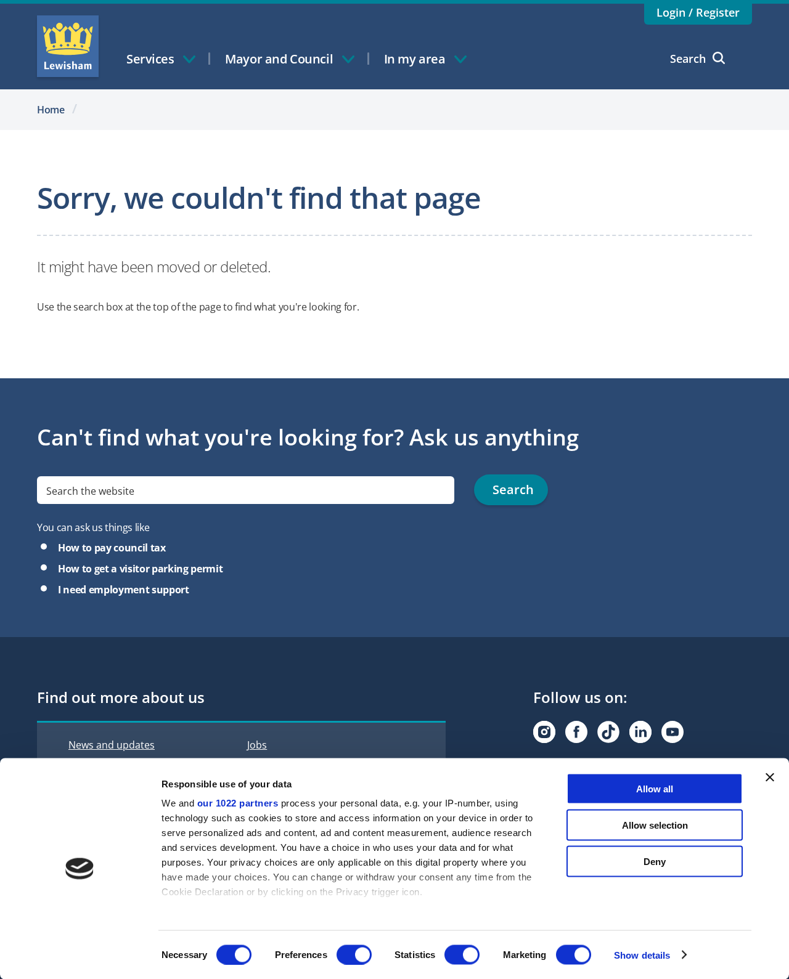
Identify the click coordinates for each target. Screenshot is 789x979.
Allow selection (655, 824)
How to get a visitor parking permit (140, 568)
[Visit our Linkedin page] (640, 732)
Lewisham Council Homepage (68, 46)
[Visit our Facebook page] (576, 732)
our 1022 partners (238, 803)
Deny (655, 861)
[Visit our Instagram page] (544, 732)
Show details (642, 954)
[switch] (354, 954)
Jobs (257, 745)
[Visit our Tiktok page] (608, 732)
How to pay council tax (112, 547)
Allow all (654, 789)
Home (51, 109)
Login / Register (698, 12)
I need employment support (123, 589)
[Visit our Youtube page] (672, 732)
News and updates (111, 745)
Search (688, 58)
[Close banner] (770, 777)
